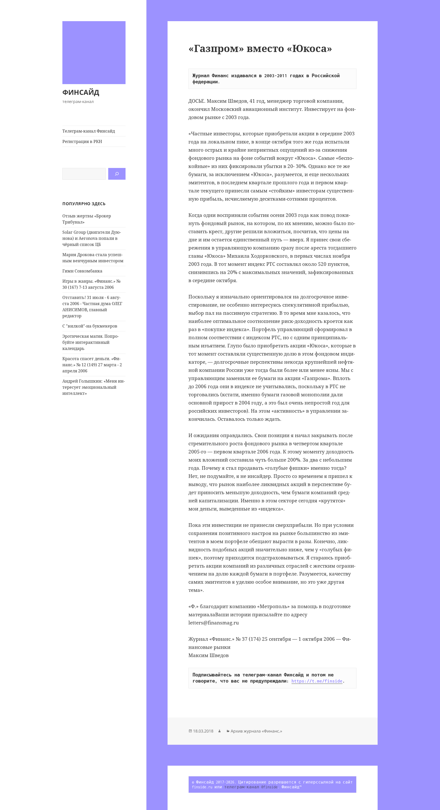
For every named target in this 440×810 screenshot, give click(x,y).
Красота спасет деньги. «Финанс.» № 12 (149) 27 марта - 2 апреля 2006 (92, 365)
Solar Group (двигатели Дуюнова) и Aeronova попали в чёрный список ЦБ (91, 238)
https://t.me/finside (317, 681)
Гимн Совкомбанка (82, 271)
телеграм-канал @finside (251, 787)
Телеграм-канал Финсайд (88, 131)
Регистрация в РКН (82, 141)
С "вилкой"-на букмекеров (89, 326)
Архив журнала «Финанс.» (256, 731)
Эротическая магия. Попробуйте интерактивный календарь (90, 342)
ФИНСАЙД (80, 92)
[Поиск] (117, 174)
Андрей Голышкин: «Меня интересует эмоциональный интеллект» (93, 387)
